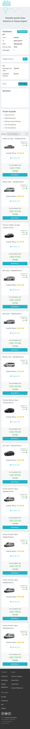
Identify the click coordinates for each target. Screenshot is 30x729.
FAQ (2, 704)
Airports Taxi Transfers (11, 717)
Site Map (3, 697)
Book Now (14, 175)
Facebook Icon (2, 713)
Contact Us (4, 676)
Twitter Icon (6, 713)
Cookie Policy (15, 684)
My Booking (4, 680)
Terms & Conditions (16, 676)
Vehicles (3, 708)
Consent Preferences (17, 688)
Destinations (4, 700)
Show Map (23, 84)
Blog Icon (9, 713)
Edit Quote (21, 31)
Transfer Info (15, 158)
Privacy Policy (15, 680)
